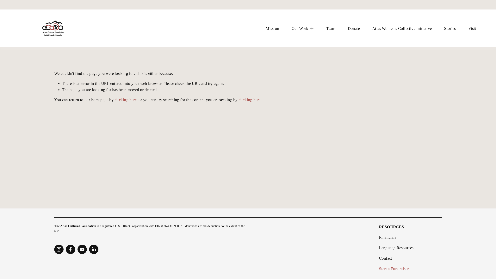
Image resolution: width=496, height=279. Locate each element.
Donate (354, 28)
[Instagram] (59, 249)
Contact (385, 258)
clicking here (126, 99)
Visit (472, 28)
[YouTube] (82, 249)
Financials (387, 237)
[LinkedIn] (93, 249)
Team (330, 28)
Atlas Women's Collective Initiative (402, 28)
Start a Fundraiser (394, 268)
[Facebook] (70, 249)
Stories (450, 28)
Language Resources (396, 247)
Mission (272, 28)
